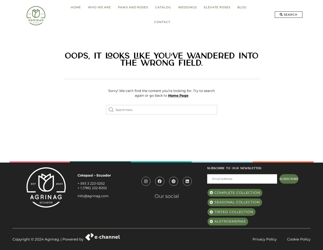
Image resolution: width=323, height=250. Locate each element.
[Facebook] (159, 181)
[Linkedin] (187, 181)
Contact (162, 22)
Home (76, 7)
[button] (288, 14)
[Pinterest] (173, 181)
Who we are (99, 7)
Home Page (178, 95)
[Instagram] (145, 181)
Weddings (187, 7)
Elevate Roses (217, 7)
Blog (242, 7)
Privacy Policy (265, 239)
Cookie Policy (298, 239)
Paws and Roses (133, 7)
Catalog (163, 7)
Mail (210, 171)
